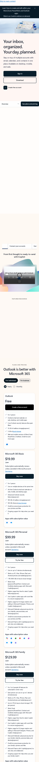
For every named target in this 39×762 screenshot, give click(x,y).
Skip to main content (7, 1)
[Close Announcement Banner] (34, 8)
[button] (10, 104)
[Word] (11, 638)
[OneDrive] (11, 522)
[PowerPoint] (20, 638)
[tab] (8, 133)
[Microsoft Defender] (11, 642)
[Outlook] (7, 522)
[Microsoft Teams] (15, 642)
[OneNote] (28, 638)
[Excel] (15, 638)
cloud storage (17, 431)
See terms (8, 471)
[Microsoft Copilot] (7, 638)
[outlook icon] (7, 444)
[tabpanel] (19, 170)
